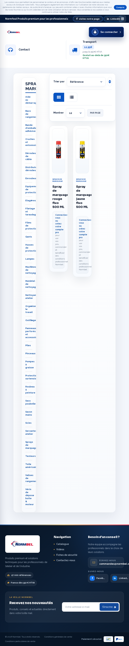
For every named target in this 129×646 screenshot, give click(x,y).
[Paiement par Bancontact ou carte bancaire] (108, 639)
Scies (28, 423)
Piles (28, 345)
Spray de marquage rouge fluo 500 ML (58, 197)
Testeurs (30, 456)
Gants (28, 236)
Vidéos (60, 549)
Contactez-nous (65, 560)
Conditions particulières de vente (20, 641)
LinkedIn (115, 19)
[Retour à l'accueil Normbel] (22, 544)
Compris (120, 7)
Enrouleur (30, 178)
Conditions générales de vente (58, 637)
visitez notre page (89, 19)
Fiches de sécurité (66, 555)
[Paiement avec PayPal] (119, 639)
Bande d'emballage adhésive (32, 128)
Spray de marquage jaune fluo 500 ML (82, 197)
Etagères (30, 200)
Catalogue (62, 544)
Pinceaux (30, 353)
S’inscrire (107, 606)
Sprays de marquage (57, 180)
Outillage (30, 320)
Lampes (29, 259)
